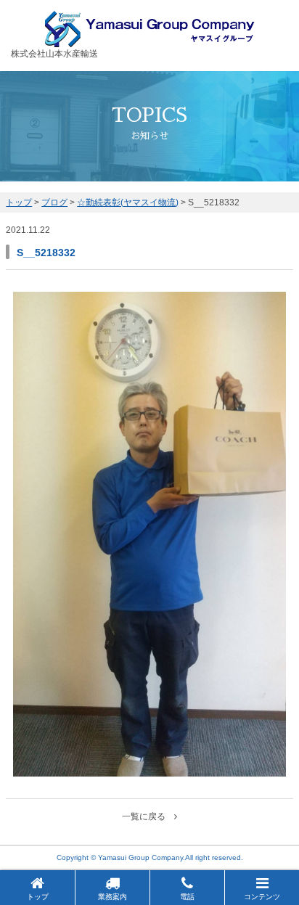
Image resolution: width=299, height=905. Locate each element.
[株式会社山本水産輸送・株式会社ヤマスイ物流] (150, 41)
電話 (187, 897)
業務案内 (112, 897)
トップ (38, 897)
